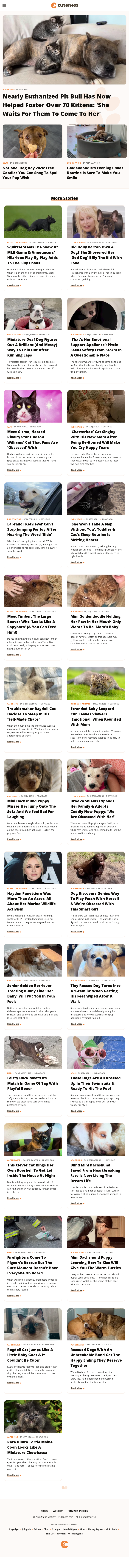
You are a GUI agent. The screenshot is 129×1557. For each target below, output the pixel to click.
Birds (10, 1073)
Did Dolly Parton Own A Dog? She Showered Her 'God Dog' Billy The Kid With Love (96, 254)
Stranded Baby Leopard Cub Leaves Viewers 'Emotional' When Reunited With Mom (95, 716)
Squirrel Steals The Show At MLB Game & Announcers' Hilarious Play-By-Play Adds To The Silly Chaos (32, 254)
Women (61, 1533)
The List (50, 1533)
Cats (9, 427)
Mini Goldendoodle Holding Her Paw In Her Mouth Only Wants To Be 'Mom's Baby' (95, 621)
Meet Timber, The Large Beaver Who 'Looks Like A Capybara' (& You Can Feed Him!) (31, 624)
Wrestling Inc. (75, 1533)
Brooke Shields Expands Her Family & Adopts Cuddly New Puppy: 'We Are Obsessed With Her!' (92, 808)
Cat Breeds (12, 704)
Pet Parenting (77, 242)
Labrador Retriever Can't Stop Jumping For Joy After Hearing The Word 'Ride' (31, 529)
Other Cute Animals (17, 242)
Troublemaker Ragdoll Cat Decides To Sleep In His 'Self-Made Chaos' (31, 714)
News (5, 163)
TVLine (37, 1529)
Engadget (14, 1529)
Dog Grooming (78, 981)
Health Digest (69, 1529)
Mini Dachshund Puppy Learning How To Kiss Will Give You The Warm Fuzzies (95, 1262)
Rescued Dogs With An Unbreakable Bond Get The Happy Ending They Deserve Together (96, 1357)
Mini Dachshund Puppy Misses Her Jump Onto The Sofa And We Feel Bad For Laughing (31, 808)
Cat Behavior (77, 427)
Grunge (56, 1529)
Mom (82, 1529)
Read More (13, 285)
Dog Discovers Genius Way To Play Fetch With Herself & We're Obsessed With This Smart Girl (94, 901)
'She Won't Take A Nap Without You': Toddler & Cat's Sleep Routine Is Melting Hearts (92, 532)
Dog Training (77, 1252)
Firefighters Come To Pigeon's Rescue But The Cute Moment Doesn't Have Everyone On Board (32, 1265)
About (45, 1511)
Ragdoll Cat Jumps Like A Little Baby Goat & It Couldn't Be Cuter (30, 1355)
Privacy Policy (78, 1511)
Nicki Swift (111, 1529)
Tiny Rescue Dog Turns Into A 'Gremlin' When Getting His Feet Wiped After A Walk (95, 993)
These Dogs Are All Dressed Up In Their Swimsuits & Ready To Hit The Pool (95, 1083)
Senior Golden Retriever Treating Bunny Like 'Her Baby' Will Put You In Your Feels (31, 993)
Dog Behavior (74, 163)
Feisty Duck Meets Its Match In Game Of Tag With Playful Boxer (32, 1083)
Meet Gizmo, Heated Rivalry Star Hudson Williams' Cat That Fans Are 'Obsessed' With (32, 439)
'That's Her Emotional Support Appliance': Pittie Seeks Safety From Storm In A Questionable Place (96, 347)
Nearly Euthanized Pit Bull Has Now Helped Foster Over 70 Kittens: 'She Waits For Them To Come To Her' (57, 105)
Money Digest (95, 1529)
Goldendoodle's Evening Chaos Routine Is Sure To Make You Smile (95, 172)
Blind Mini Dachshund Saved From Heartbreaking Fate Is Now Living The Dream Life (95, 1173)
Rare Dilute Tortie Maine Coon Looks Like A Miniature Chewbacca (30, 1447)
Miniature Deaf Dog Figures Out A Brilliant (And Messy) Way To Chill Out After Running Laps (32, 347)
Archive (58, 1511)
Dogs (73, 1073)
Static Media (47, 1516)
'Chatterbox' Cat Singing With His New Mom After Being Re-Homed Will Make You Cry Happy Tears (95, 439)
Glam (46, 1529)
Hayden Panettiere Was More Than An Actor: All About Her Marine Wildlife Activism (31, 901)
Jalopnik (26, 1529)
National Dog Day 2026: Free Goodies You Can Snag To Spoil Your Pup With (31, 172)
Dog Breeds (8, 89)
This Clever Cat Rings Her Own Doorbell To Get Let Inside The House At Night (31, 1170)
